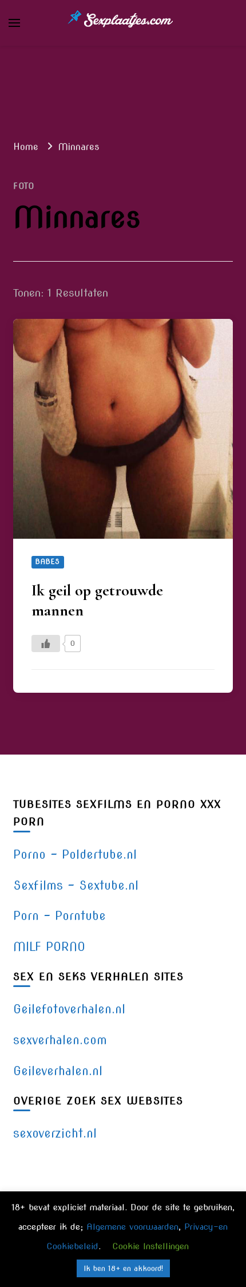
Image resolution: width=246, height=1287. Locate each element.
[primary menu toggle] (14, 23)
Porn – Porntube (59, 916)
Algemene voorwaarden (132, 1227)
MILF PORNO (49, 946)
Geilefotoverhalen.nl (69, 1009)
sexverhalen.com (60, 1040)
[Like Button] (45, 643)
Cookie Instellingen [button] (150, 1246)
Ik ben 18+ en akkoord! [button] (123, 1268)
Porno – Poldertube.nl (75, 854)
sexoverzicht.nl (55, 1133)
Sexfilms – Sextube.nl (75, 885)
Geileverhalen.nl (57, 1071)
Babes (47, 562)
